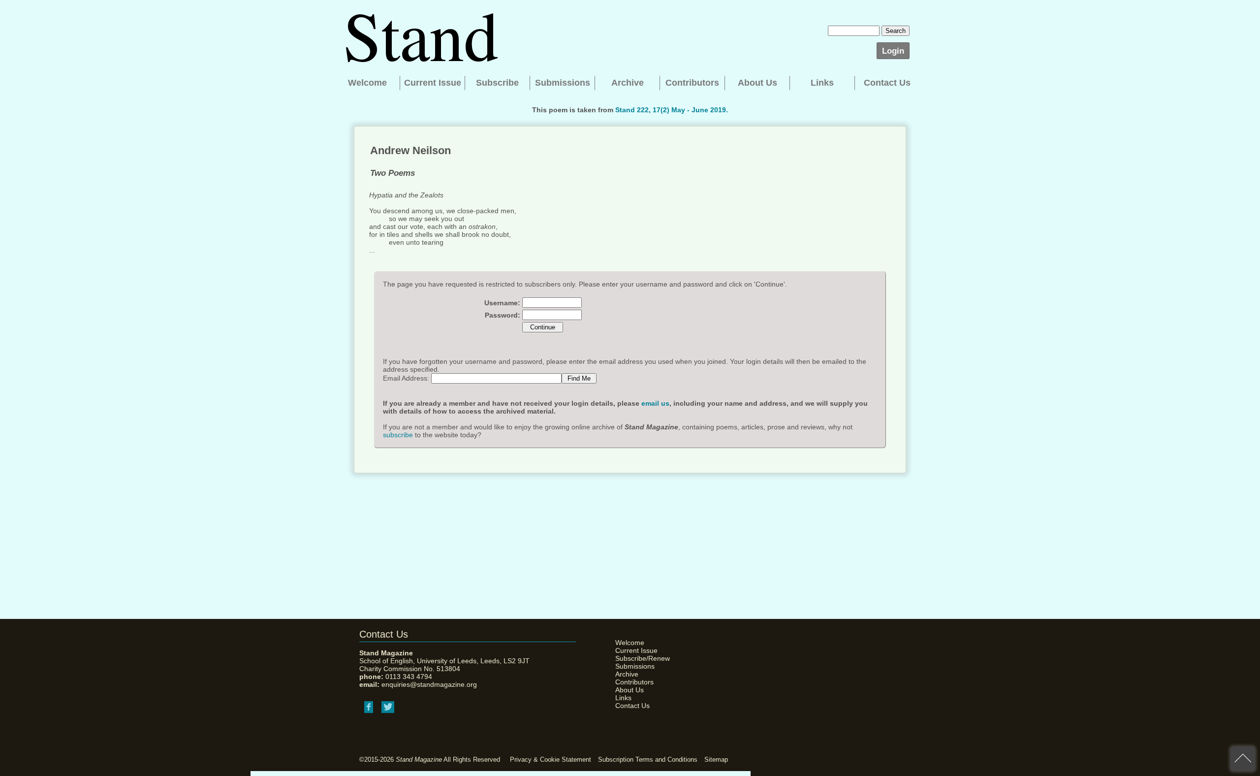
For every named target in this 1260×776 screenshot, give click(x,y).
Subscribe (497, 83)
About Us (757, 83)
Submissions (562, 83)
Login (893, 51)
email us (655, 403)
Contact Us (887, 83)
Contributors (692, 83)
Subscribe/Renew (639, 658)
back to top (1242, 758)
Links (822, 83)
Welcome (367, 83)
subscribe (398, 435)
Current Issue (432, 83)
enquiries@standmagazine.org (429, 684)
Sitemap (716, 759)
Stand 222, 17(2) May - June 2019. (671, 110)
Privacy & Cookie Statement (550, 759)
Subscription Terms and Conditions (647, 759)
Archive (627, 83)
